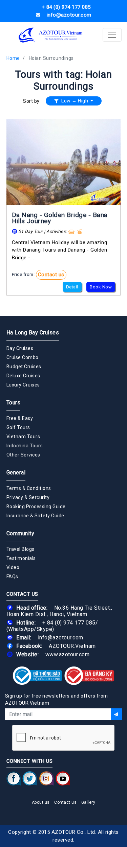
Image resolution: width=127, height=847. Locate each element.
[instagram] (46, 779)
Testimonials (21, 558)
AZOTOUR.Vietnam (72, 646)
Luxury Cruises (23, 384)
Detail (72, 286)
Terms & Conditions (28, 488)
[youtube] (63, 779)
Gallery (88, 802)
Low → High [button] (74, 100)
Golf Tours (18, 427)
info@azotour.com (60, 637)
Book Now (101, 286)
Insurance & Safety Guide (35, 515)
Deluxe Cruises (23, 375)
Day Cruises (20, 348)
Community (20, 533)
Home (13, 58)
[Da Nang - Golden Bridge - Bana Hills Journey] (63, 162)
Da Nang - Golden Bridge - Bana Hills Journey (60, 218)
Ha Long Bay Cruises (32, 332)
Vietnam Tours (23, 436)
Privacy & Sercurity (28, 497)
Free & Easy (19, 418)
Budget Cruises (23, 366)
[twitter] (29, 779)
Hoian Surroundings (51, 58)
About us (41, 802)
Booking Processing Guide (36, 506)
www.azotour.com (67, 654)
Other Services (23, 454)
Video (13, 567)
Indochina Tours (24, 445)
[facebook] (13, 779)
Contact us (51, 275)
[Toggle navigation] (112, 35)
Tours (13, 402)
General (16, 472)
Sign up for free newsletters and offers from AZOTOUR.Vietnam (56, 699)
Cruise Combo (22, 357)
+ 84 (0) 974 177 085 (69, 622)
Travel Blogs (20, 549)
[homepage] (50, 35)
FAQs (12, 576)
